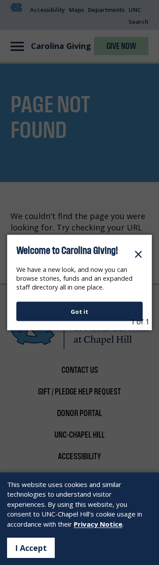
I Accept (31, 548)
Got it (79, 311)
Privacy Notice (98, 524)
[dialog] (79, 283)
